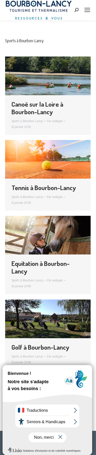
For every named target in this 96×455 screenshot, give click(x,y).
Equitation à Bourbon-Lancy (41, 267)
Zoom (41, 75)
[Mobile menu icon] (87, 9)
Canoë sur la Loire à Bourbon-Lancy (37, 108)
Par (55, 121)
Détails (54, 75)
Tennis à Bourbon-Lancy (44, 187)
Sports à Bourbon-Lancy (27, 121)
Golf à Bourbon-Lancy (40, 347)
